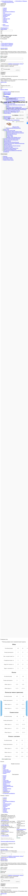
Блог (4, 12)
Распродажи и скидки (8, 158)
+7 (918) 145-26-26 (5, 835)
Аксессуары (5, 769)
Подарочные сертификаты (9, 11)
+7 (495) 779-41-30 (5, 831)
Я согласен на (13, 63)
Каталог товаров (4, 89)
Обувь (4, 767)
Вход (4, 24)
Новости (5, 19)
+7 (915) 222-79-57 (5, 820)
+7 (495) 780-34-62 (5, 825)
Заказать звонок (4, 48)
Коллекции (5, 22)
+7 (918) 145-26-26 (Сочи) (8, 2)
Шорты (4, 773)
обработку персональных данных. (15, 63)
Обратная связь (6, 18)
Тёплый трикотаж (7, 788)
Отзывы (5, 21)
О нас (4, 17)
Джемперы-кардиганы (8, 786)
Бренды (5, 10)
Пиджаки (5, 789)
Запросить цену (12, 857)
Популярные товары (7, 157)
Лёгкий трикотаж (7, 770)
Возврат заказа (6, 15)
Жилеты (5, 787)
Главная (5, 8)
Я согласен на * (13, 856)
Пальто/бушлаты (6, 785)
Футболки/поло (6, 772)
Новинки (5, 156)
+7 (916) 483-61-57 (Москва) (21, 1)
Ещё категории (4, 154)
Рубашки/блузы (6, 791)
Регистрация (6, 25)
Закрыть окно (4, 82)
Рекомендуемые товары (8, 159)
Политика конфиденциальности (8, 841)
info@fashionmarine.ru (21, 829)
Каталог (5, 9)
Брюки (4, 766)
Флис (4, 768)
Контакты (5, 16)
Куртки (4, 765)
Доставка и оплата (7, 14)
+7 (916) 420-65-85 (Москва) (7, 1)
